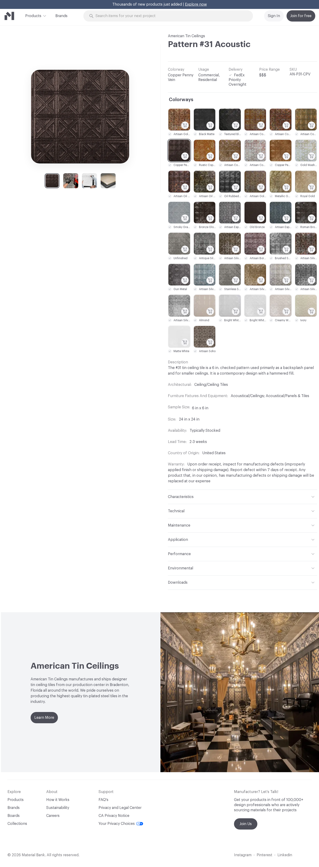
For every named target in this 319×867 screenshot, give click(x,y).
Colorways (181, 99)
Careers (53, 816)
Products (33, 16)
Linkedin (284, 855)
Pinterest (264, 855)
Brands (61, 16)
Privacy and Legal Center (120, 808)
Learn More (44, 717)
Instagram (243, 855)
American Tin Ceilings (186, 36)
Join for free (301, 16)
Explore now (196, 4)
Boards (13, 816)
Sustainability (57, 808)
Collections (17, 824)
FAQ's (103, 800)
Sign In (274, 16)
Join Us (246, 824)
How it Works (57, 800)
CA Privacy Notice (114, 816)
